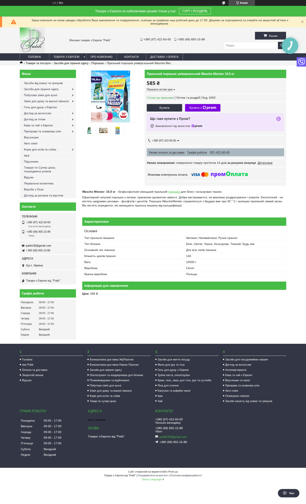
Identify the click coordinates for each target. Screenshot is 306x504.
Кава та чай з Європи (38, 125)
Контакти (131, 56)
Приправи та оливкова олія (42, 131)
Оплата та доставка (34, 369)
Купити (164, 107)
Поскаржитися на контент (153, 475)
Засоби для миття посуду (174, 359)
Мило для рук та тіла (171, 364)
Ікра (26, 155)
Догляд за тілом (34, 119)
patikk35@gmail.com (38, 245)
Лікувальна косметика (38, 183)
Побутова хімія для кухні (40, 95)
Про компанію (101, 56)
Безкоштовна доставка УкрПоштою (112, 359)
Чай (160, 401)
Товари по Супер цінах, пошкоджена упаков (40, 169)
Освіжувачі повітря (237, 395)
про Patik (28, 364)
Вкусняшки (31, 137)
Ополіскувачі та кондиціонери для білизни (116, 375)
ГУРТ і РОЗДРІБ (195, 11)
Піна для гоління (168, 385)
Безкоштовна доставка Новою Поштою (114, 364)
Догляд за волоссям (37, 113)
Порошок (97, 63)
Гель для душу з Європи (40, 107)
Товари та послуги (38, 63)
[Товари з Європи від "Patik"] (32, 51)
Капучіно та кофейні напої (174, 390)
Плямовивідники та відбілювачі (109, 380)
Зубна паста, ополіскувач (174, 375)
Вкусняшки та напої (237, 380)
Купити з (195, 107)
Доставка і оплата (164, 56)
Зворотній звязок (32, 375)
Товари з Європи (66, 56)
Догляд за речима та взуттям (43, 195)
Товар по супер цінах (103, 401)
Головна (34, 56)
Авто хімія (30, 143)
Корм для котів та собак (40, 149)
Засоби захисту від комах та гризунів (248, 401)
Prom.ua (173, 471)
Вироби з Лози (34, 189)
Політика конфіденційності (186, 475)
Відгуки (29, 177)
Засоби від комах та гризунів (43, 83)
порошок (174, 191)
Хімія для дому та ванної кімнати (46, 101)
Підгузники (31, 161)
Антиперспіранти (235, 369)
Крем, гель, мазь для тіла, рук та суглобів (184, 380)
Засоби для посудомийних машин (246, 359)
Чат (291, 493)
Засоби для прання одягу (71, 63)
